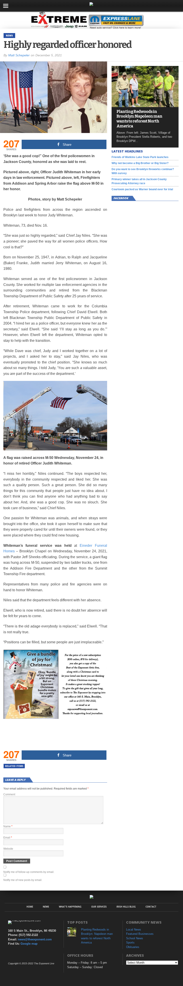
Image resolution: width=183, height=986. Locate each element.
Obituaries (132, 947)
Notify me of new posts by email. (22, 880)
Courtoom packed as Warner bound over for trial (142, 189)
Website (8, 848)
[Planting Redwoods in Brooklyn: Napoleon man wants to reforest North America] (145, 106)
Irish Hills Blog (126, 907)
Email (7, 837)
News (46, 907)
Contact (151, 907)
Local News (133, 929)
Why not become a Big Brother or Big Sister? (140, 163)
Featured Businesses (140, 933)
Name (7, 826)
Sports (130, 942)
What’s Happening (70, 907)
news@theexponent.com (35, 939)
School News (134, 938)
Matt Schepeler (19, 55)
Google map (29, 943)
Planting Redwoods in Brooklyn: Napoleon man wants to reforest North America (139, 119)
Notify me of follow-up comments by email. (28, 872)
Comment (9, 794)
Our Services (99, 907)
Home (30, 907)
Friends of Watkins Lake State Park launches (140, 157)
